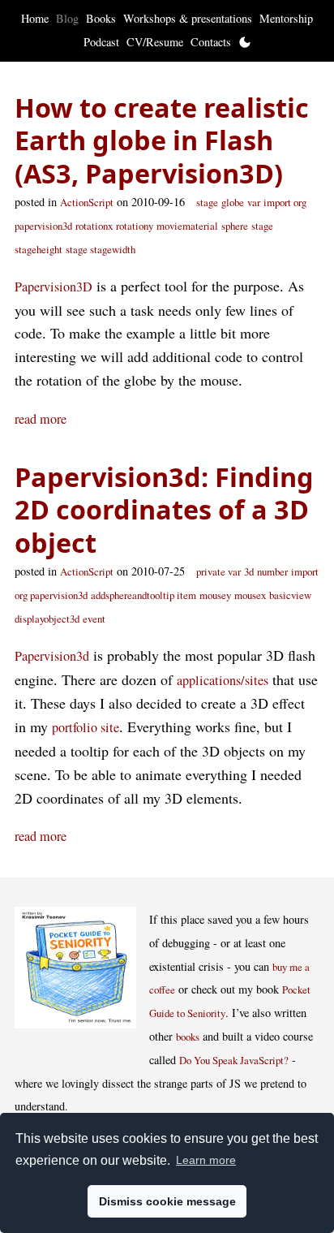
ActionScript (86, 202)
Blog (67, 18)
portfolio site (85, 727)
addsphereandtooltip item (143, 595)
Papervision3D (53, 286)
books (187, 1036)
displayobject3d (47, 618)
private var (218, 571)
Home (35, 18)
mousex (250, 595)
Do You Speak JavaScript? (234, 1060)
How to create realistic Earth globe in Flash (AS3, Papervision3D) (162, 140)
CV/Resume (154, 42)
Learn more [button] (206, 1159)
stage (207, 202)
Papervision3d (52, 656)
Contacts (211, 42)
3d (249, 571)
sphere (234, 225)
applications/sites (222, 680)
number (272, 571)
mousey (215, 595)
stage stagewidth (100, 249)
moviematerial (187, 225)
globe (232, 202)
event (94, 618)
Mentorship (286, 18)
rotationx (94, 225)
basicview (290, 595)
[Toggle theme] (244, 42)
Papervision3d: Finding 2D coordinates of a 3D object (164, 509)
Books (101, 18)
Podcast (101, 42)
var (253, 202)
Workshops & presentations (187, 18)
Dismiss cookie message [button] (167, 1201)
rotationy (134, 225)
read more (40, 419)
